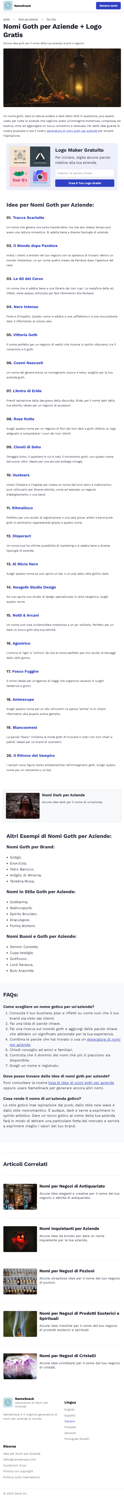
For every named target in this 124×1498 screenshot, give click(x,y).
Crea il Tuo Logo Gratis (85, 183)
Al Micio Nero (25, 564)
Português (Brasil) (76, 1438)
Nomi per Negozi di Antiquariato (72, 1186)
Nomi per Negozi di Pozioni (66, 1270)
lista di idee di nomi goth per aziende (81, 1083)
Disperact (22, 536)
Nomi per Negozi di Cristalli (67, 1355)
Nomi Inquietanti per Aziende (69, 1228)
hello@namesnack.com (19, 1459)
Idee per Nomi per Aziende (21, 1453)
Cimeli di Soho (27, 447)
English (69, 1409)
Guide (6, 19)
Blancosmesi (25, 727)
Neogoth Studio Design (34, 587)
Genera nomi (108, 5)
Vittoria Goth (25, 335)
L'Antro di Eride (27, 391)
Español (70, 1415)
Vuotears (21, 475)
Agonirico (21, 643)
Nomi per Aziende (28, 19)
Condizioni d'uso (14, 1465)
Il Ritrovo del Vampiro (34, 755)
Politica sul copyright (18, 1471)
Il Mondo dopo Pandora (35, 245)
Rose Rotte (24, 419)
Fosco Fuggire (25, 671)
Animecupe (23, 699)
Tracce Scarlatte (28, 217)
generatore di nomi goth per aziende (72, 131)
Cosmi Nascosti (28, 363)
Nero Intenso (26, 307)
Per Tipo (51, 19)
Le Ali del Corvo (28, 278)
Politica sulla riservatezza (21, 1477)
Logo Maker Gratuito (79, 150)
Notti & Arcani (26, 615)
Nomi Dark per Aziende (63, 795)
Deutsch (70, 1433)
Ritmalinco (22, 508)
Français (70, 1427)
